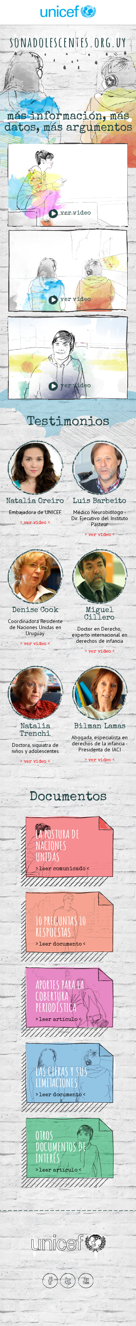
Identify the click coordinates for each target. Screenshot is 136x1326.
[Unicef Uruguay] (68, 7)
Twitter (68, 1280)
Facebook (50, 1280)
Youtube (85, 1280)
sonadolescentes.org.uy (68, 42)
